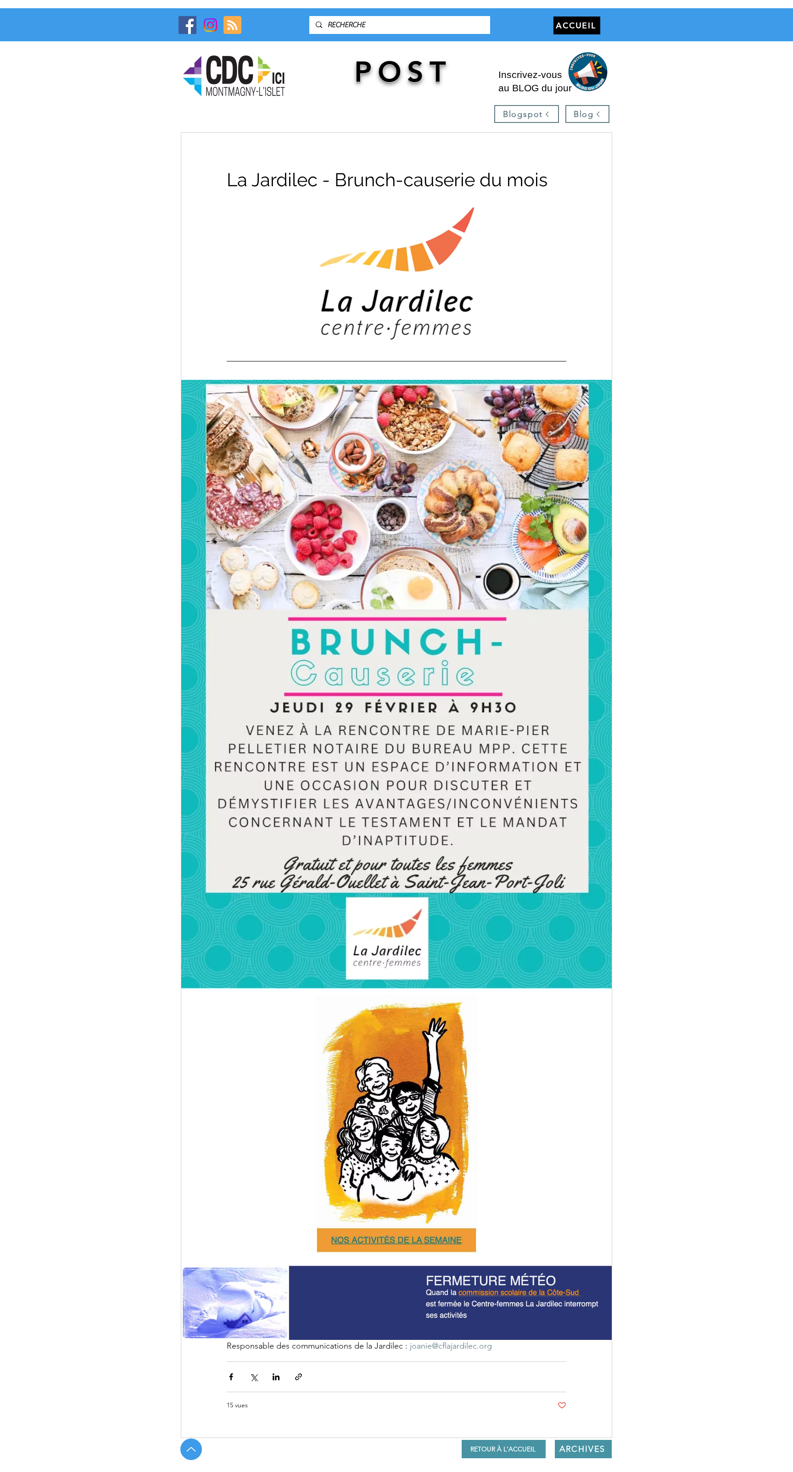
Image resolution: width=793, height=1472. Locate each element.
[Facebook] (187, 25)
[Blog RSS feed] (232, 25)
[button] (587, 72)
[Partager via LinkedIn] (276, 1376)
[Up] (191, 1449)
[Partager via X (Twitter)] (253, 1376)
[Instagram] (210, 25)
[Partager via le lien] (298, 1376)
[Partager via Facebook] (231, 1376)
